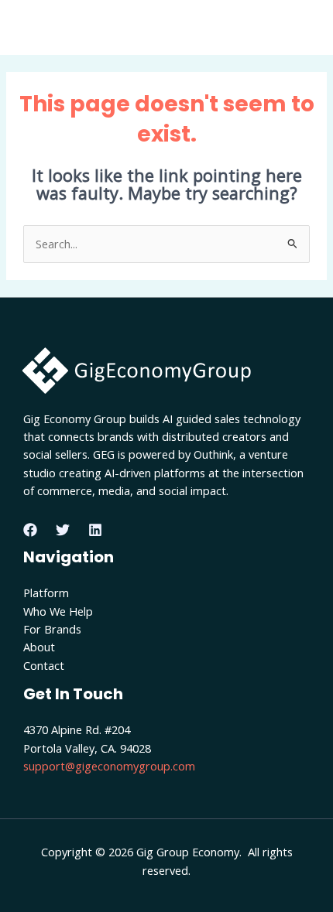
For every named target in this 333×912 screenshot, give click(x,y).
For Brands (52, 629)
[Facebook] (30, 530)
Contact (43, 665)
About (39, 646)
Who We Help (58, 611)
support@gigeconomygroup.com (109, 766)
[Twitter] (63, 530)
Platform (46, 592)
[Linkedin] (95, 530)
